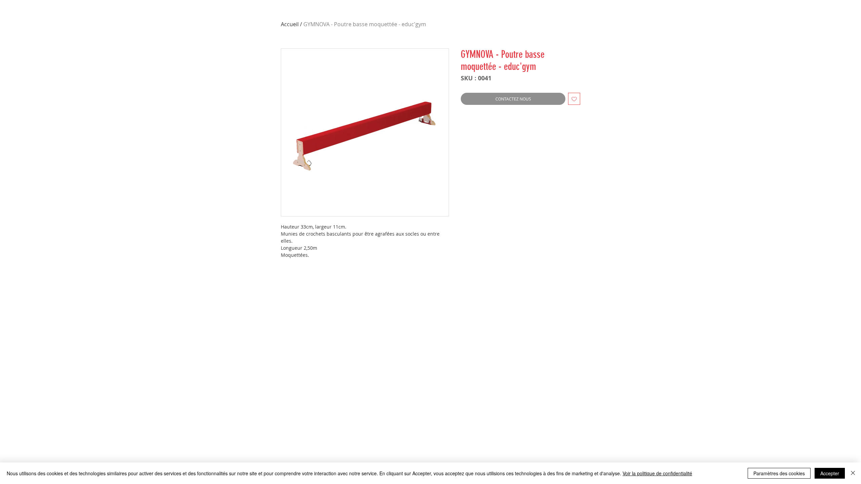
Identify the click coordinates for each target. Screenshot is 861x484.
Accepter (829, 473)
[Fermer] (853, 473)
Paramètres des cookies (779, 473)
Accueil (290, 24)
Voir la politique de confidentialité (657, 473)
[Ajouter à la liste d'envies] (574, 99)
